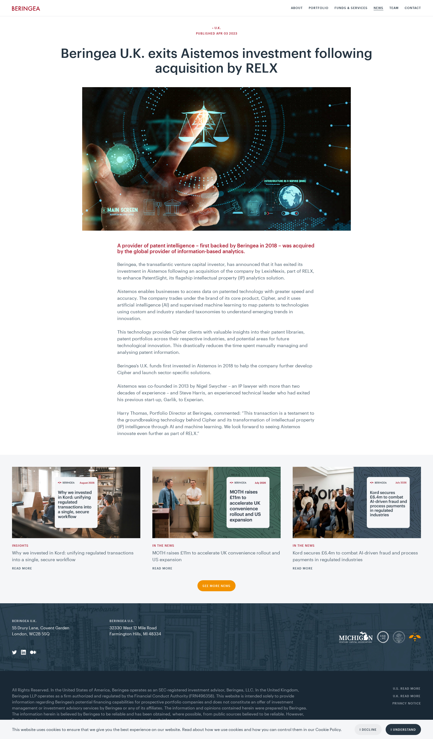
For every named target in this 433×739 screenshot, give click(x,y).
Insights (20, 545)
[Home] (26, 8)
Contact (413, 8)
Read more (22, 568)
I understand (403, 729)
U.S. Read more (406, 688)
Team (394, 8)
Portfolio (319, 8)
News (378, 8)
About (297, 8)
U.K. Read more (406, 696)
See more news (216, 585)
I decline (368, 729)
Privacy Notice (406, 703)
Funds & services (351, 8)
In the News (163, 545)
